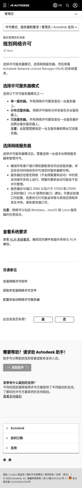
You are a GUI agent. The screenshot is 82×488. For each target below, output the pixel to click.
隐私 (5, 474)
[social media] (7, 460)
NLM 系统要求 (19, 239)
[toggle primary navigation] (6, 5)
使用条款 (49, 474)
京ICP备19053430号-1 (54, 478)
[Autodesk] (20, 5)
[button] (38, 14)
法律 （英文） (63, 474)
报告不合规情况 (35, 474)
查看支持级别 (12, 396)
